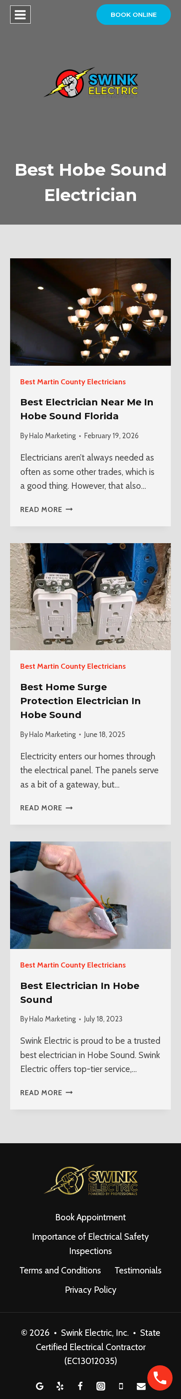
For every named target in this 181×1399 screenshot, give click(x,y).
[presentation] (90, 312)
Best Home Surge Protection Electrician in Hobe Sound (80, 701)
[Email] (141, 1386)
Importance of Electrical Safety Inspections (90, 1243)
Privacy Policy (91, 1289)
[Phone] (121, 1386)
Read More (46, 509)
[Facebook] (80, 1386)
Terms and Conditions (60, 1270)
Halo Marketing (52, 435)
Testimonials (138, 1270)
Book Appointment (90, 1217)
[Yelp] (60, 1386)
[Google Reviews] (39, 1386)
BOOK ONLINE (134, 15)
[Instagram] (100, 1386)
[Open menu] (20, 14)
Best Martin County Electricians (73, 381)
